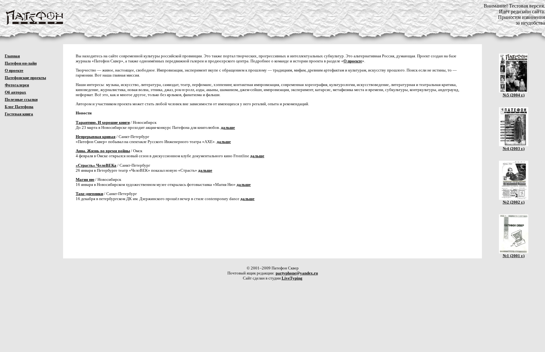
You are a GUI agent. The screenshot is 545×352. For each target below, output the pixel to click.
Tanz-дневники (89, 193)
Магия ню (85, 179)
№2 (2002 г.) (513, 202)
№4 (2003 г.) (513, 148)
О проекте (14, 70)
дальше (228, 127)
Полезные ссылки (21, 99)
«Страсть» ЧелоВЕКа (96, 165)
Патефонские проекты (25, 77)
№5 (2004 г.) (513, 95)
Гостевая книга (19, 114)
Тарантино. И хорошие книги (103, 122)
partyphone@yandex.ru (297, 273)
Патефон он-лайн (21, 63)
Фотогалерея (17, 85)
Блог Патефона (19, 106)
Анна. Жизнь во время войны (103, 150)
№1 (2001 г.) (513, 255)
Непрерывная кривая (95, 136)
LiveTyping (292, 278)
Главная (12, 56)
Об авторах (15, 92)
